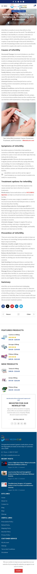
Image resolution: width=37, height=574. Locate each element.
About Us (4, 501)
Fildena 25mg (13, 387)
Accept (18, 570)
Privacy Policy (5, 535)
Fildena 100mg (13, 354)
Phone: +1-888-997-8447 (11, 452)
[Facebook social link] (13, 1)
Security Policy (6, 531)
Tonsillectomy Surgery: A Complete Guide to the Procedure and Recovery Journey (20, 485)
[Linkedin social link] (21, 1)
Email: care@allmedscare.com (12, 455)
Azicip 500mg (13, 378)
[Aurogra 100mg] (4, 346)
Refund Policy (5, 525)
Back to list (18, 314)
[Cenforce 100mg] (4, 337)
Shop (2, 511)
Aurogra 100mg (14, 344)
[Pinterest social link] (18, 1)
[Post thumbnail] (4, 465)
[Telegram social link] (23, 1)
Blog (2, 507)
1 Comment (21, 467)
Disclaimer (4, 552)
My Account (5, 542)
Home (3, 497)
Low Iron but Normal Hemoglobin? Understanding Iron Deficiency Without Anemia (21, 474)
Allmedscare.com (28, 140)
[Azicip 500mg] (4, 380)
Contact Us (4, 504)
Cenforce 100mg (14, 334)
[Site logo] (18, 6)
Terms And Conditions (8, 549)
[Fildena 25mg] (4, 389)
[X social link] (15, 1)
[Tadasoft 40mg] (4, 371)
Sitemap (3, 514)
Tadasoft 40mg (14, 368)
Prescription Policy (7, 521)
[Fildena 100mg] (4, 356)
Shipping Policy (6, 528)
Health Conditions (18, 11)
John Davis (13, 23)
